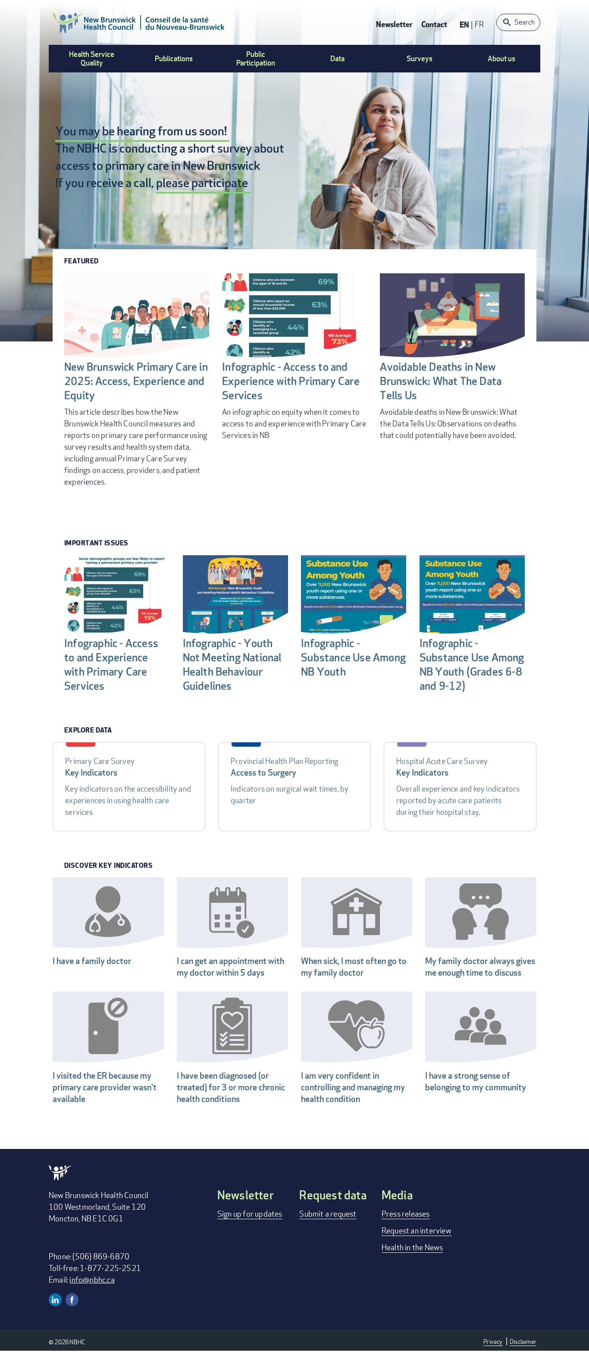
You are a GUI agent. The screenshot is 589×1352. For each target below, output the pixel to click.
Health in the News (412, 1247)
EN (464, 24)
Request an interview (416, 1230)
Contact (434, 24)
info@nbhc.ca (91, 1279)
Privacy (492, 1341)
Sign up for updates (249, 1213)
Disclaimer (523, 1341)
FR (479, 24)
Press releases (406, 1213)
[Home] (139, 22)
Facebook (72, 1299)
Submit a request (327, 1213)
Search (524, 22)
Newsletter (394, 24)
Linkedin (55, 1299)
